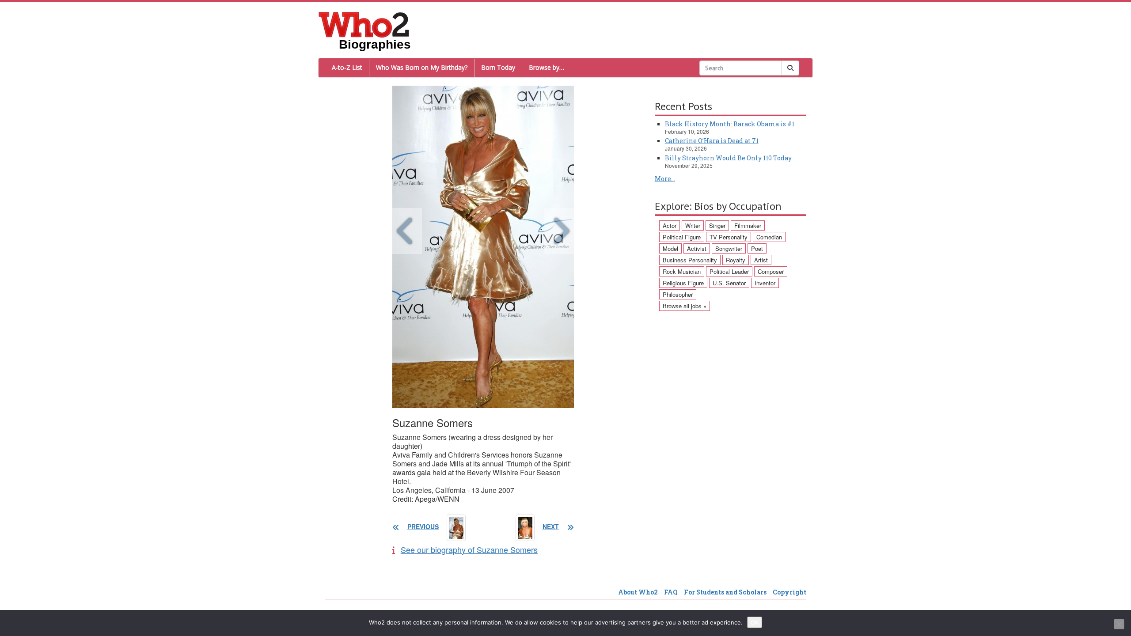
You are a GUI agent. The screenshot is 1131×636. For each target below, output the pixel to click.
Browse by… (546, 67)
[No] (1119, 624)
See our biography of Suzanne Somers (469, 549)
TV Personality (729, 237)
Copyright (789, 592)
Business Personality (690, 260)
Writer (692, 225)
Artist (761, 260)
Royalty (735, 260)
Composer (771, 271)
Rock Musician (682, 271)
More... (665, 178)
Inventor (765, 283)
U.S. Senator (729, 283)
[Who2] (364, 23)
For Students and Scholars (725, 592)
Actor (669, 225)
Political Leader (729, 271)
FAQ (671, 592)
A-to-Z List (347, 67)
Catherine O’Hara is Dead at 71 (712, 140)
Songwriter (728, 248)
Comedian (769, 237)
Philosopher (678, 294)
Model (670, 248)
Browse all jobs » (684, 306)
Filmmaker (747, 225)
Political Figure (682, 237)
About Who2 (638, 592)
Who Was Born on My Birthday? (421, 67)
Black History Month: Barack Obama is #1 (729, 124)
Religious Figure (683, 283)
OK (755, 622)
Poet (757, 248)
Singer (717, 225)
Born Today (498, 67)
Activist (696, 248)
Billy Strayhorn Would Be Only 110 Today (728, 158)
